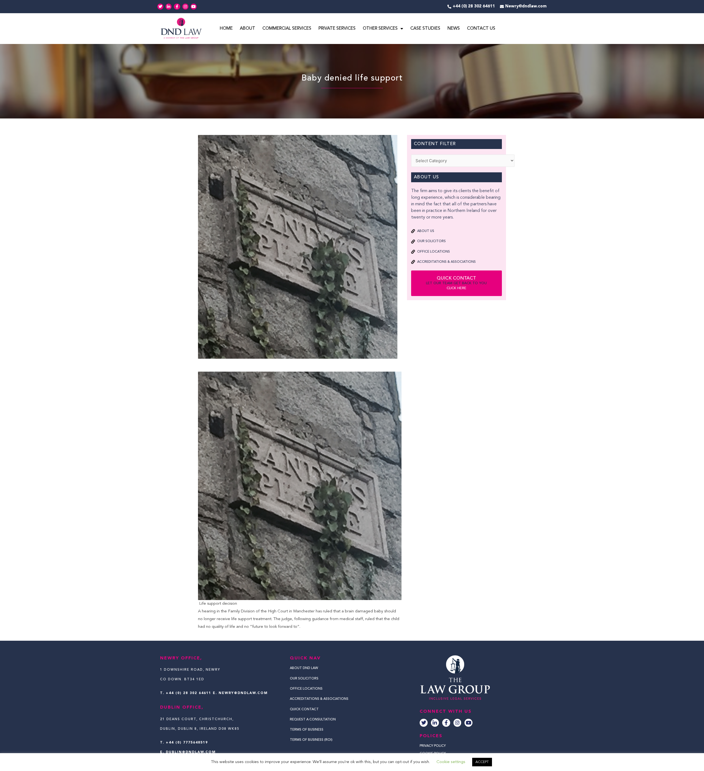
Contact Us (481, 28)
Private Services (337, 28)
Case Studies (425, 28)
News (453, 28)
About (247, 28)
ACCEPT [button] (482, 762)
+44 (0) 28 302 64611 (188, 693)
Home (226, 28)
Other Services (380, 28)
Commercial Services (286, 28)
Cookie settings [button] (450, 762)
